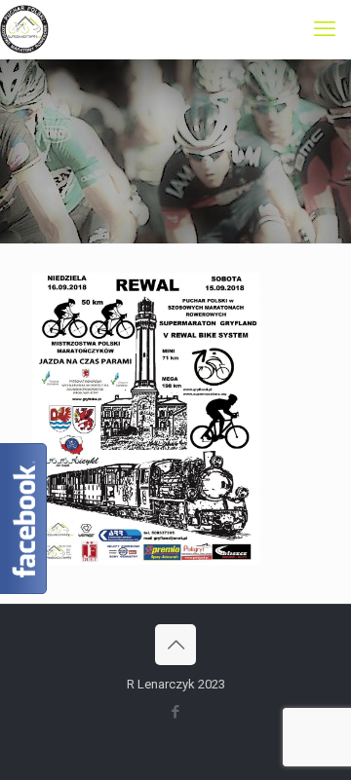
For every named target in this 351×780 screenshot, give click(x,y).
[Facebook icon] (176, 712)
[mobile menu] (324, 29)
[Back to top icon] (175, 644)
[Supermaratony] (24, 29)
